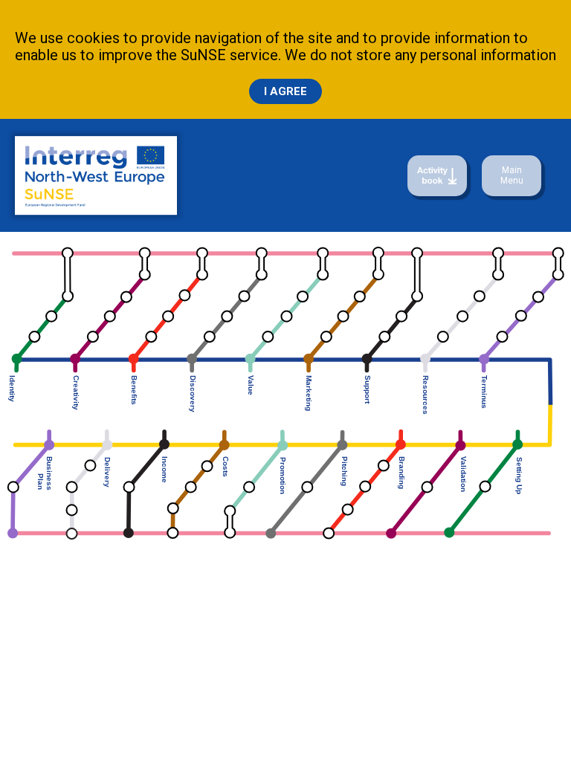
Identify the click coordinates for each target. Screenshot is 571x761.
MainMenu (511, 175)
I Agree (285, 91)
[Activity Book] (437, 175)
